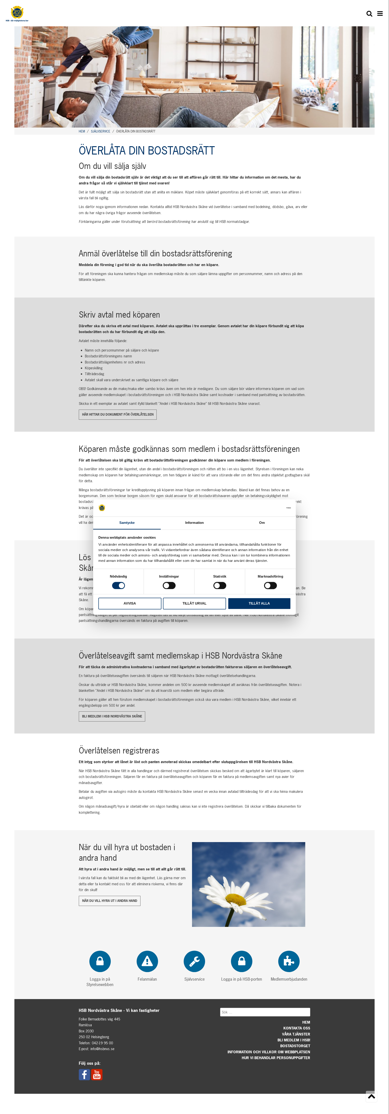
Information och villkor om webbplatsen (269, 1051)
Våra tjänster (296, 1034)
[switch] (169, 585)
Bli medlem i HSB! (294, 1040)
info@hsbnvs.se (102, 1048)
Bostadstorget (295, 1045)
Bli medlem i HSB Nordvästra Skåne (112, 716)
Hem (306, 1022)
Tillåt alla (259, 603)
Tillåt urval (194, 603)
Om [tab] (262, 523)
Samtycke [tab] (127, 523)
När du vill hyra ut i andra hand (109, 901)
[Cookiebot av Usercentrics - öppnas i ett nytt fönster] (271, 507)
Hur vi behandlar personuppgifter (276, 1057)
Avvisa (130, 603)
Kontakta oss (296, 1028)
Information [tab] (194, 523)
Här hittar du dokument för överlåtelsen (118, 414)
